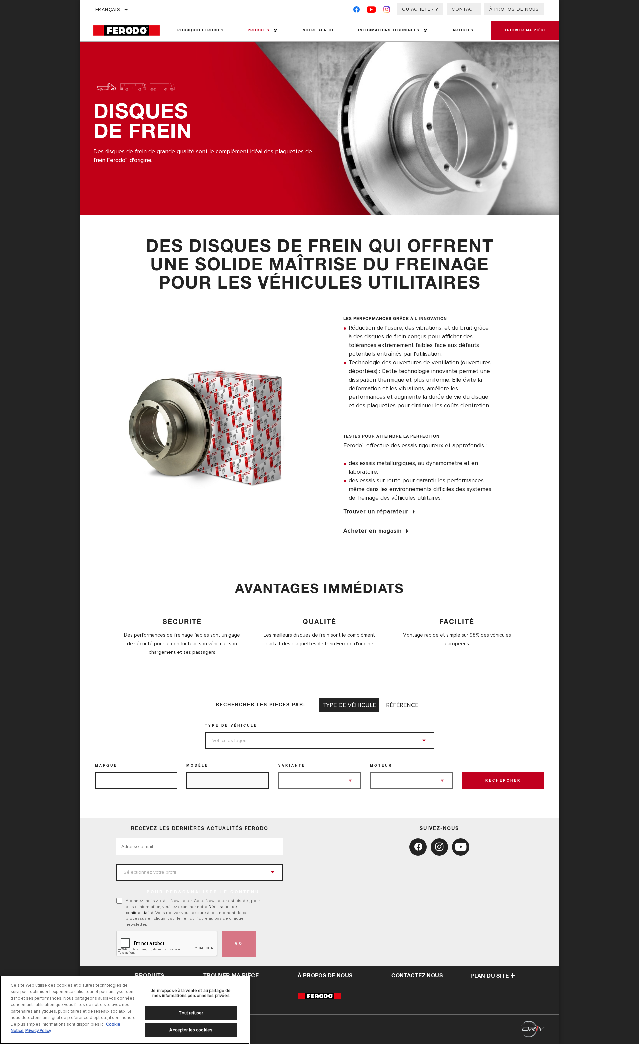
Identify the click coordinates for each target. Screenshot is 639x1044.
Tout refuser (191, 1013)
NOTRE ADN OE (319, 30)
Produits (258, 30)
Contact (464, 9)
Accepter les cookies (190, 1030)
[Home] (129, 30)
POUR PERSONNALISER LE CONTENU (203, 892)
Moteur (381, 765)
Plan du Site (489, 976)
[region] (125, 1010)
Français (107, 9)
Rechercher (503, 780)
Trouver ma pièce (525, 30)
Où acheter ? (420, 9)
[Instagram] (386, 11)
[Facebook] (356, 11)
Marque (106, 765)
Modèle (197, 765)
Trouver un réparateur (375, 511)
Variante (291, 765)
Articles (463, 30)
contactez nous (417, 975)
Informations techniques (388, 30)
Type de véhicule (231, 725)
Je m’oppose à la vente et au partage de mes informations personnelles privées (191, 993)
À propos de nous (514, 9)
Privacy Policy (38, 1030)
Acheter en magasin (372, 530)
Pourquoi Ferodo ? (200, 30)
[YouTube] (371, 11)
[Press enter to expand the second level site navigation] (275, 30)
